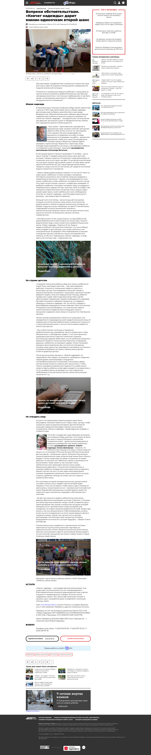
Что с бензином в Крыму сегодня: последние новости (111, 106)
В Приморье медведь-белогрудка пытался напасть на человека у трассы (109, 15)
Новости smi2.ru (32, 711)
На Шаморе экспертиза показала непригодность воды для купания (109, 40)
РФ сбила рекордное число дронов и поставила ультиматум (113, 113)
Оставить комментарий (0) (75, 638)
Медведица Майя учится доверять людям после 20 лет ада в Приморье (109, 23)
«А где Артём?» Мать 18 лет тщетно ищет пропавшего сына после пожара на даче (112, 95)
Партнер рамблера (56, 747)
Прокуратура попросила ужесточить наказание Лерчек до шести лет (112, 126)
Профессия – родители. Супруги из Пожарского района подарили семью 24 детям (78, 670)
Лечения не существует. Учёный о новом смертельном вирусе (112, 67)
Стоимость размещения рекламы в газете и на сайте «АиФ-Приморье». (77, 717)
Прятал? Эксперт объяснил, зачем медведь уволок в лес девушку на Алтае (112, 61)
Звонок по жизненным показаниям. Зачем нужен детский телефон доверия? (61, 401)
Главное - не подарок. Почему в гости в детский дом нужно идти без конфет (45, 677)
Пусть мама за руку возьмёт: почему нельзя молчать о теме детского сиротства (62, 563)
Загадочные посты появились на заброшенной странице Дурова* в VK (113, 133)
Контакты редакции (45, 717)
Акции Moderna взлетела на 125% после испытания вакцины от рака (112, 120)
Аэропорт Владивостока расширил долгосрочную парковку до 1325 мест (109, 48)
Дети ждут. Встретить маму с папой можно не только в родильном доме (76, 677)
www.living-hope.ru (49, 605)
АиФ (73, 73)
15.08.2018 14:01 (30, 8)
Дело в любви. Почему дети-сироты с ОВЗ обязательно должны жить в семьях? (44, 684)
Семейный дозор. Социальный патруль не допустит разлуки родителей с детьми (61, 265)
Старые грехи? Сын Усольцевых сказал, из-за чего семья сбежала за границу (112, 81)
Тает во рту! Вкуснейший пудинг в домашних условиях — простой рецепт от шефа (112, 88)
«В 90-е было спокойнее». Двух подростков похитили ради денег (112, 74)
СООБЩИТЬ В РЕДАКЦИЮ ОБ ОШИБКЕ (86, 719)
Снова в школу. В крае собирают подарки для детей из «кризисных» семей (45, 670)
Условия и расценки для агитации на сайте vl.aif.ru (56, 719)
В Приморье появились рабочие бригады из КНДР (108, 32)
